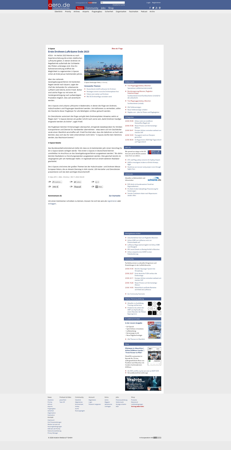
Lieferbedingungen (137, 404)
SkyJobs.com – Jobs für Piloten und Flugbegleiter (143, 112)
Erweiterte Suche (119, 5)
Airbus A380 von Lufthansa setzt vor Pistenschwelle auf (140, 241)
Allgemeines (79, 402)
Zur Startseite (114, 196)
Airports (86, 11)
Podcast (144, 11)
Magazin (107, 402)
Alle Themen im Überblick (136, 339)
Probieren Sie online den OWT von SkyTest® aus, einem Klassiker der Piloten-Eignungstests (137, 311)
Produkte (134, 400)
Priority (68, 11)
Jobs (103, 8)
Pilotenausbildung (121, 400)
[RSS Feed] (156, 8)
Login (149, 2)
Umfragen (108, 406)
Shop (111, 8)
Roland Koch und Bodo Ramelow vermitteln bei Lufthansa (145, 288)
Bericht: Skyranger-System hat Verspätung (145, 270)
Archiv (152, 11)
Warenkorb (134, 402)
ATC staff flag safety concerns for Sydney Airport (144, 160)
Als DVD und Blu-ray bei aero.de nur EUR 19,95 (143, 371)
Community (92, 8)
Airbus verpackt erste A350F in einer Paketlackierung (140, 253)
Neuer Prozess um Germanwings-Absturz (146, 127)
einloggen (52, 203)
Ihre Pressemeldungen (54, 422)
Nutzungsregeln (80, 411)
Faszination (133, 11)
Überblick (58, 11)
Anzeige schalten (121, 404)
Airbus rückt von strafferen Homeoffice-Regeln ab (144, 122)
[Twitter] (153, 8)
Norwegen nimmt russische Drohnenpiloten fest (103, 91)
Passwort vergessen (95, 404)
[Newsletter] (159, 8)
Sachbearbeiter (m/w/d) (135, 103)
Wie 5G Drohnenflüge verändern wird (99, 97)
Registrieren (156, 2)
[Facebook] (150, 8)
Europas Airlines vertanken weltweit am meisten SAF (148, 131)
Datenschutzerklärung (54, 431)
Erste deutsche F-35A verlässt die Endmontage (146, 274)
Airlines (77, 11)
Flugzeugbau (97, 11)
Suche (77, 408)
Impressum (51, 420)
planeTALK (63, 400)
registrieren (112, 201)
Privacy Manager (53, 433)
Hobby (77, 406)
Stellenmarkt (120, 402)
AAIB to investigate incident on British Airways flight (143, 163)
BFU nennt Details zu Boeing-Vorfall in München (144, 249)
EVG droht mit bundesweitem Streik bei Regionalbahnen (141, 185)
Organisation (121, 11)
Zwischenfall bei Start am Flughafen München (143, 238)
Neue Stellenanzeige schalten (137, 110)
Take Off (62, 402)
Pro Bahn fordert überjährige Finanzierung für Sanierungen (143, 190)
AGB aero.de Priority (54, 429)
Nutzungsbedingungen (55, 426)
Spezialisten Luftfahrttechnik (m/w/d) (140, 88)
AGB (117, 406)
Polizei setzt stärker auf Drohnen (98, 94)
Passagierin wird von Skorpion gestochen (145, 136)
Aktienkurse (108, 404)
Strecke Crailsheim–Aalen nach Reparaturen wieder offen (142, 194)
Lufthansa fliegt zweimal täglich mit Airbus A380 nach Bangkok (144, 246)
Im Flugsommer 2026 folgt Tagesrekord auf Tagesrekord (148, 141)
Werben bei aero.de (54, 424)
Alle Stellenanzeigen (134, 107)
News (80, 8)
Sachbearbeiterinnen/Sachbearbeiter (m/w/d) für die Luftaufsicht (144, 97)
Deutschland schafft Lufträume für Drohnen (101, 89)
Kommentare (79, 404)
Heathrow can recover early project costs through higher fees (144, 168)
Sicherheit (109, 11)
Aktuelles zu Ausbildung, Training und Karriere (136, 304)
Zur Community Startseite (136, 294)
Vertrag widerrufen (137, 406)
